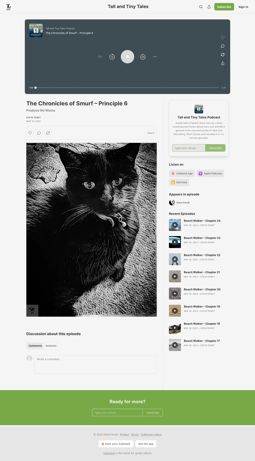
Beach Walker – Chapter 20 (202, 289)
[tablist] (42, 345)
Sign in (243, 7)
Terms (135, 434)
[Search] (201, 6)
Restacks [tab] (51, 345)
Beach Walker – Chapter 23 (202, 238)
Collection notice (151, 434)
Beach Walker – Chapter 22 (202, 255)
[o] (175, 225)
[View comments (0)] (223, 46)
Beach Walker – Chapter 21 (202, 272)
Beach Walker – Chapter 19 (202, 306)
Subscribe (224, 7)
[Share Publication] (209, 6)
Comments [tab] (35, 345)
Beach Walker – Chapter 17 (202, 341)
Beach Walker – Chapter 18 (202, 323)
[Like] (30, 133)
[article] (198, 224)
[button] (100, 56)
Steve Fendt (33, 117)
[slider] (127, 88)
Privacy (124, 434)
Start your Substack (117, 444)
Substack (109, 453)
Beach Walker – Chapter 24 (202, 220)
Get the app (145, 444)
